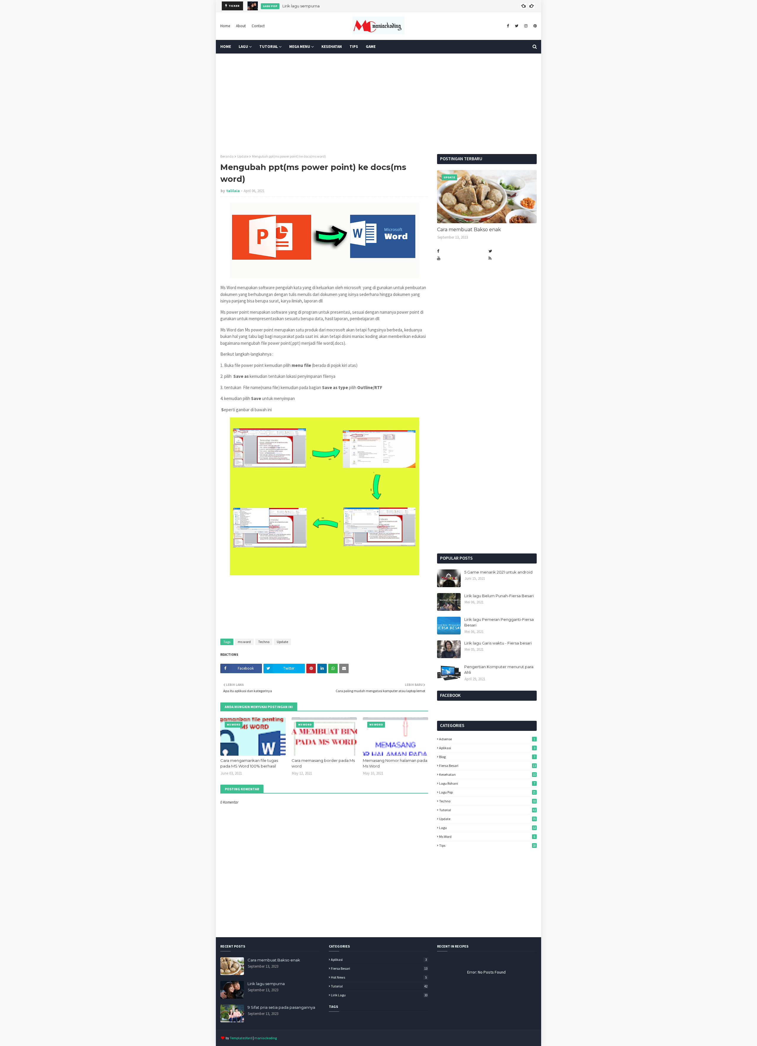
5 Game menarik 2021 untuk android (498, 572)
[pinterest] (534, 26)
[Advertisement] (378, 103)
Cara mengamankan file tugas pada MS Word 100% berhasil (249, 763)
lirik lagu (379, 995)
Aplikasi (487, 748)
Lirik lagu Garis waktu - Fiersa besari (498, 643)
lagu (487, 827)
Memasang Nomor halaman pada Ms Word (395, 763)
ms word (244, 641)
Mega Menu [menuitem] (299, 46)
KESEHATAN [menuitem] (331, 46)
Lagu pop (487, 792)
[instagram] (526, 26)
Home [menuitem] (225, 46)
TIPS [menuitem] (354, 46)
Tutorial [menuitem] (268, 46)
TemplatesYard (241, 1038)
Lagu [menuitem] (243, 46)
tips (487, 845)
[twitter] (516, 26)
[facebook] (507, 26)
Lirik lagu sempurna (301, 6)
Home (225, 25)
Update (242, 156)
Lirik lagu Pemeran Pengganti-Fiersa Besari (499, 622)
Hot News (379, 977)
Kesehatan (487, 774)
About (241, 25)
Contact (258, 25)
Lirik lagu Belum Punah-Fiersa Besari (499, 595)
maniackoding (265, 1038)
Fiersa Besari (487, 765)
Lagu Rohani (487, 783)
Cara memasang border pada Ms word (323, 763)
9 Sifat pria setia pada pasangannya (281, 1007)
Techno (263, 641)
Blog (487, 756)
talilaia (233, 190)
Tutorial (487, 810)
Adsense (487, 739)
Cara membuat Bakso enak (469, 229)
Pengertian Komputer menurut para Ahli (498, 669)
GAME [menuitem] (371, 46)
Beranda (227, 156)
